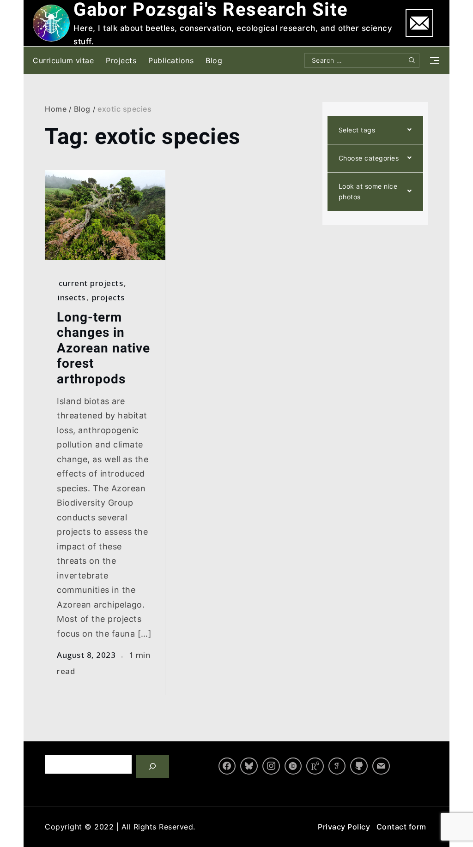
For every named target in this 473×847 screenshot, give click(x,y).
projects (108, 297)
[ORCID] (293, 766)
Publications (171, 60)
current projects (91, 283)
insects (71, 297)
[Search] (152, 766)
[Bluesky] (249, 766)
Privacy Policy (344, 826)
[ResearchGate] (315, 766)
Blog (214, 60)
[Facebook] (227, 766)
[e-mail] (381, 766)
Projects (121, 60)
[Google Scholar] (337, 766)
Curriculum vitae (63, 60)
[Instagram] (271, 766)
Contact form (401, 826)
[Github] (359, 766)
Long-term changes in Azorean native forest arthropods (103, 348)
